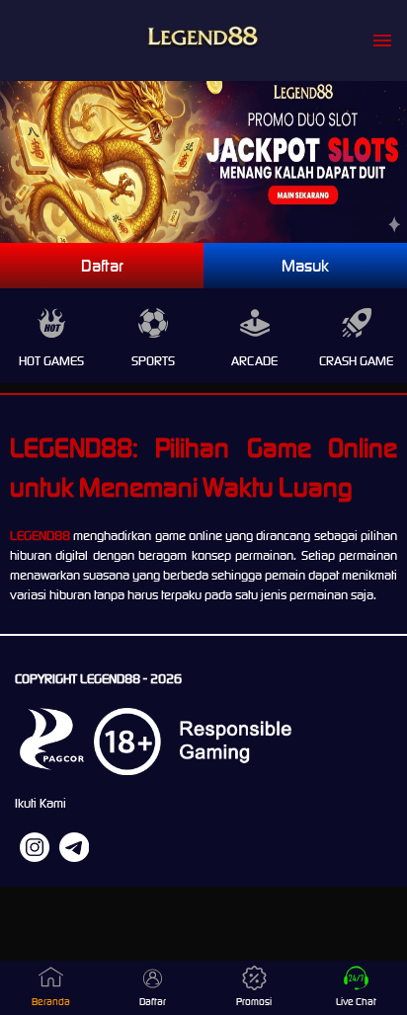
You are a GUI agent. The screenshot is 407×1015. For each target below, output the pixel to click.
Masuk (305, 265)
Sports (153, 360)
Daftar (102, 265)
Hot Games (51, 360)
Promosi (254, 1001)
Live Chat (356, 1001)
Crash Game (356, 360)
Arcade (254, 360)
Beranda (51, 1001)
